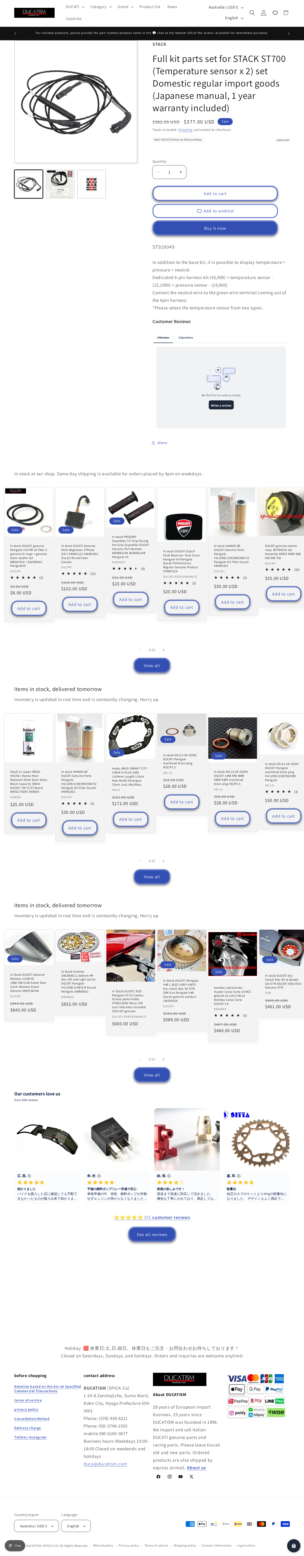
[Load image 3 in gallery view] (91, 184)
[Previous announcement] (15, 33)
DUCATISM (33, 1546)
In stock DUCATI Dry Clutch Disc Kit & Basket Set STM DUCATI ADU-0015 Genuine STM (283, 982)
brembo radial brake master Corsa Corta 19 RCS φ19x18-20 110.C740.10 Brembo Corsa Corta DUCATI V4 (232, 996)
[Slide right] (163, 650)
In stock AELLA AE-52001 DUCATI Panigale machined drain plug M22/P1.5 (180, 761)
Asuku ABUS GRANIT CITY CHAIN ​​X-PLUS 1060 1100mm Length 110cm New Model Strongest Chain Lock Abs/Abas (129, 777)
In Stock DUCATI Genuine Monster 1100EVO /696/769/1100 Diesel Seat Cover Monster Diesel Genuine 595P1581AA (28, 983)
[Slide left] (140, 650)
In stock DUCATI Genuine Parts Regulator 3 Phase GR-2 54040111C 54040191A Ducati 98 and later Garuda (79, 554)
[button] (74, 7)
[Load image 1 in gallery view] (28, 184)
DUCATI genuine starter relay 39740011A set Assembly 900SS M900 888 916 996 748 (283, 552)
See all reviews (152, 1234)
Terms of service (156, 1545)
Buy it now (215, 228)
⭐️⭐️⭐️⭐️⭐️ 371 (152, 1217)
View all (152, 665)
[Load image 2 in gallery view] (60, 184)
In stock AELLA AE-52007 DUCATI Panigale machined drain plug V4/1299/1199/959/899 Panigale (282, 772)
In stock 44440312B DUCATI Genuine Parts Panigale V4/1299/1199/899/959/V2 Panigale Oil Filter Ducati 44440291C (231, 556)
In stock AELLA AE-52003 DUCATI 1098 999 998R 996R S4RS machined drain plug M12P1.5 (231, 778)
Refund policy (103, 1545)
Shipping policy (185, 1545)
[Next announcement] (289, 33)
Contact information (217, 1545)
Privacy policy (129, 1545)
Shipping (185, 129)
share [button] (162, 442)
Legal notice (246, 1545)
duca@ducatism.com (105, 1463)
